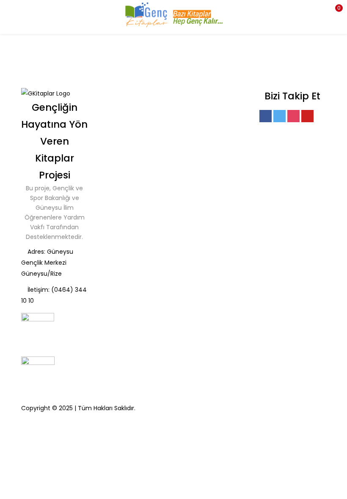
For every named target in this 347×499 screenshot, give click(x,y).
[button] (334, 10)
